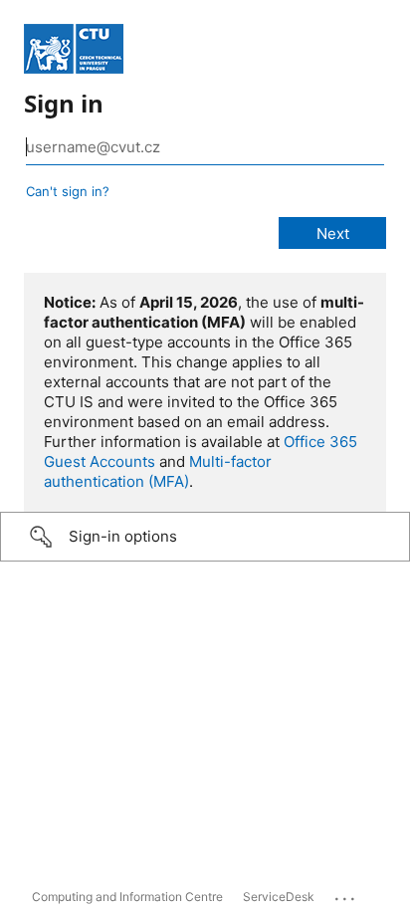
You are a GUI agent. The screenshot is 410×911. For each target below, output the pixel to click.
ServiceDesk (278, 896)
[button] (205, 537)
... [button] (346, 894)
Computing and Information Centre (127, 896)
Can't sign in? (67, 191)
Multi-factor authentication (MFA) (158, 471)
